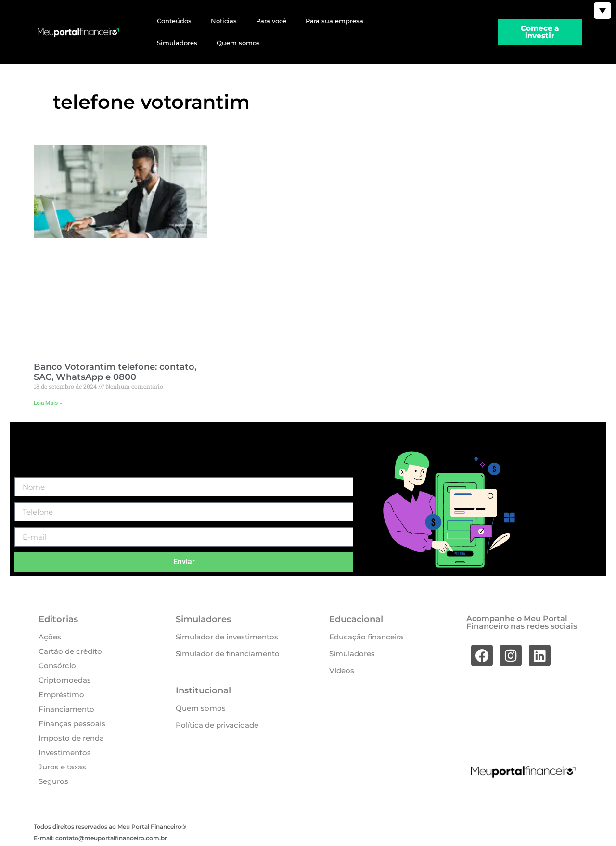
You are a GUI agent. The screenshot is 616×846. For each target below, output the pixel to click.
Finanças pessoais (71, 723)
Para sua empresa (334, 21)
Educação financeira (366, 636)
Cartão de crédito (70, 651)
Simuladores (177, 43)
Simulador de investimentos (227, 636)
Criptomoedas (64, 680)
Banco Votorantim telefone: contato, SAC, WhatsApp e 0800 (115, 372)
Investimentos (64, 752)
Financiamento (66, 709)
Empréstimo (61, 694)
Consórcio (57, 665)
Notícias (224, 21)
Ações (49, 636)
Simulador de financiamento (228, 653)
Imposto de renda (71, 737)
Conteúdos (174, 21)
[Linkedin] (540, 655)
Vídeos (341, 670)
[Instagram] (511, 655)
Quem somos (238, 43)
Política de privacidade (217, 724)
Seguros (53, 781)
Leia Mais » (48, 403)
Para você (271, 21)
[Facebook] (482, 655)
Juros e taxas (62, 766)
